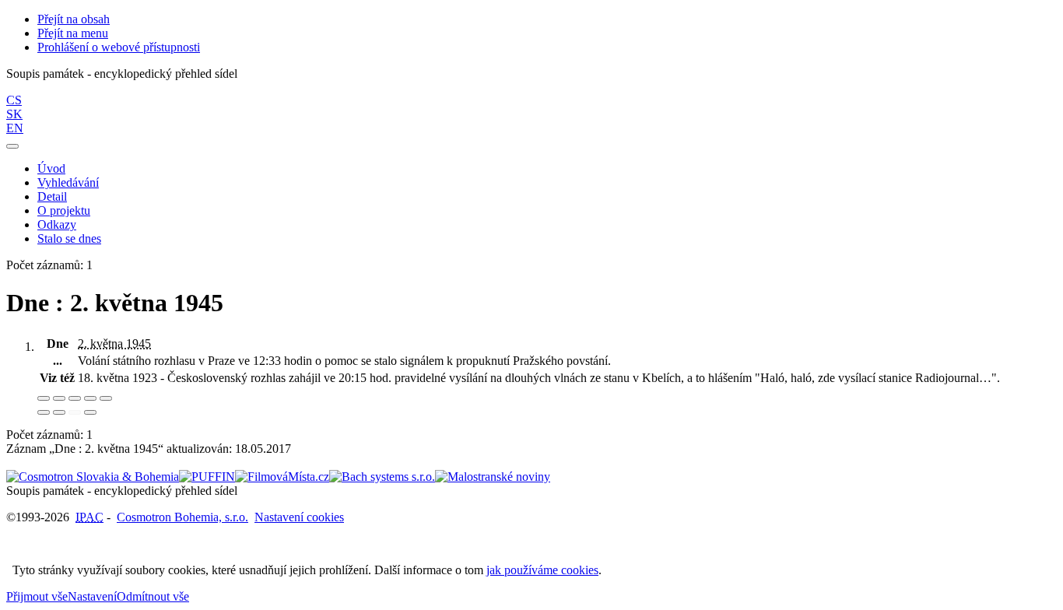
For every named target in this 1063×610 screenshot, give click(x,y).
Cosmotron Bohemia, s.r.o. (182, 517)
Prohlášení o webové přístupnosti (118, 47)
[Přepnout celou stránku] (90, 398)
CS (14, 100)
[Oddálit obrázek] (59, 398)
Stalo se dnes (69, 238)
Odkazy (56, 224)
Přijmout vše (37, 596)
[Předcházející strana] (74, 412)
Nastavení (92, 596)
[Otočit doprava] (59, 412)
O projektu (63, 210)
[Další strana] (90, 412)
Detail (52, 196)
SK (14, 114)
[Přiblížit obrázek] (43, 398)
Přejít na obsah (73, 19)
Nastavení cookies (299, 517)
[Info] (106, 398)
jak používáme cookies (542, 570)
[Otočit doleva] (43, 412)
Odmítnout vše (153, 596)
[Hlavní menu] (12, 146)
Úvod (51, 168)
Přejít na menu (72, 33)
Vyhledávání (68, 182)
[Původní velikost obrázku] (74, 398)
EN (14, 128)
